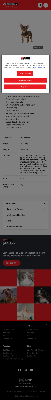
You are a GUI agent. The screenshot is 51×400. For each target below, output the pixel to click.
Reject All (24, 87)
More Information (39, 67)
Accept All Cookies (25, 80)
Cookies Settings (25, 73)
